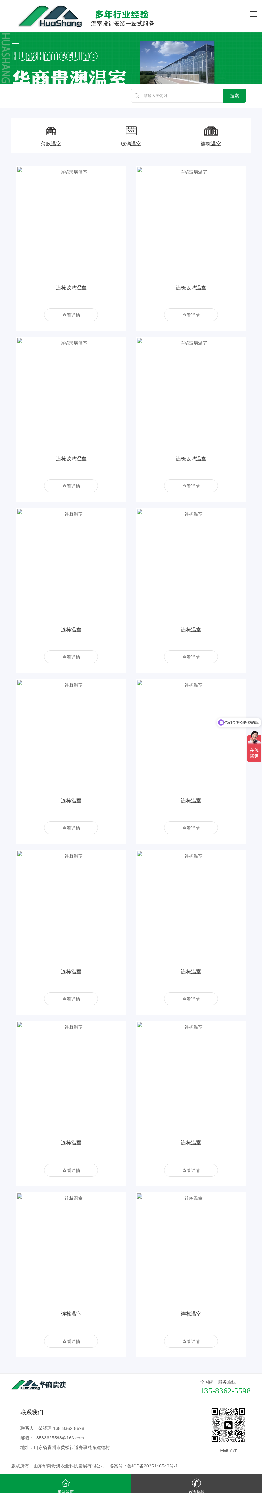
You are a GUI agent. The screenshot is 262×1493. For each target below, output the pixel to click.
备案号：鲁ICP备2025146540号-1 (144, 1465)
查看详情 (71, 315)
